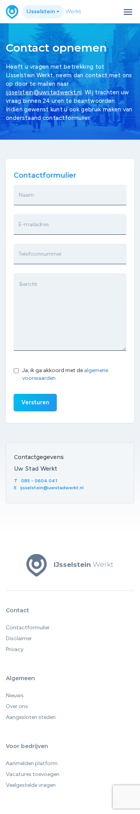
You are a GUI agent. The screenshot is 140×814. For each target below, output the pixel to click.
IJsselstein (41, 11)
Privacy (14, 649)
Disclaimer (19, 638)
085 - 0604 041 (39, 480)
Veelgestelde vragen (31, 785)
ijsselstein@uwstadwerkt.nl (44, 92)
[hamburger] (128, 12)
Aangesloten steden (31, 717)
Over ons (17, 706)
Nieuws (15, 695)
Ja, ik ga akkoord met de (65, 374)
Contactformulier (28, 627)
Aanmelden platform (32, 763)
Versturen (35, 402)
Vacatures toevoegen (33, 774)
